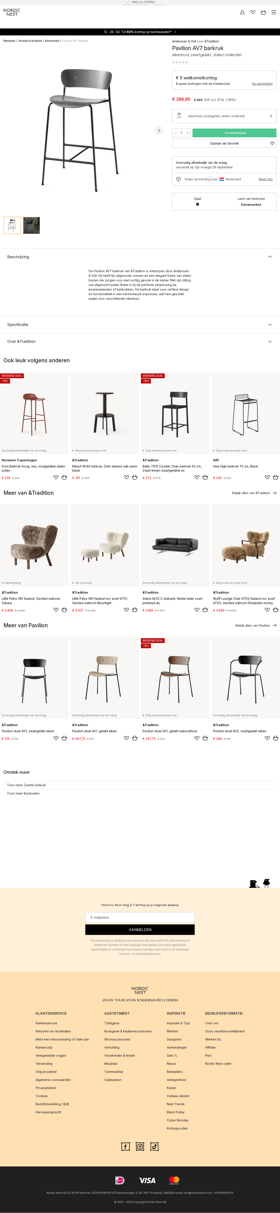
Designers (174, 1039)
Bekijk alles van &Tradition (251, 493)
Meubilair (10, 40)
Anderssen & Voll (184, 41)
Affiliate (210, 1047)
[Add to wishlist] (56, 477)
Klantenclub (44, 1047)
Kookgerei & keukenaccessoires (128, 1031)
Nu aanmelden (262, 83)
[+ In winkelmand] (64, 477)
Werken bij (213, 1039)
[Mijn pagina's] (242, 12)
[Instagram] (140, 1146)
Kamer (171, 1088)
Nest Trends (176, 1104)
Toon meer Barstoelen (23, 793)
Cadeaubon (112, 1080)
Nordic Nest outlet (218, 1063)
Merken (172, 1031)
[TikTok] (154, 1146)
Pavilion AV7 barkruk (75, 40)
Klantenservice (46, 1023)
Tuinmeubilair (113, 1072)
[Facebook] (125, 1146)
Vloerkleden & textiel (119, 1055)
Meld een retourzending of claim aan (62, 1039)
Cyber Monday (178, 1120)
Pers (208, 1055)
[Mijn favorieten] (253, 12)
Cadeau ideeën (178, 1096)
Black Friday (176, 1112)
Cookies (42, 1096)
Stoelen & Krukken (30, 40)
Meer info (266, 179)
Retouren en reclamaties (53, 1031)
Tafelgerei (111, 1023)
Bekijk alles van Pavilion (253, 625)
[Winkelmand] (263, 12)
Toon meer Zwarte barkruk (26, 785)
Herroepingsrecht (48, 1112)
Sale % (172, 1055)
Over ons (212, 1023)
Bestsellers (175, 1072)
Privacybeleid (46, 1088)
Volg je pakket (46, 1072)
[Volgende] (159, 130)
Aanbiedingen (177, 1047)
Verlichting (111, 1047)
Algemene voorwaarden (53, 1080)
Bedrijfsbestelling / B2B (52, 1104)
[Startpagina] (12, 12)
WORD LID (158, 2)
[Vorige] (8, 130)
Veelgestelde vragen (51, 1055)
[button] (180, 62)
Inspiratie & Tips (178, 1023)
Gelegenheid (176, 1080)
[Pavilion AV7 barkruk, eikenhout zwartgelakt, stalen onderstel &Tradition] (83, 129)
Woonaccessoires (117, 1039)
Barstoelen (52, 40)
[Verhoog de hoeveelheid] (188, 133)
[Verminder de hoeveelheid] (175, 133)
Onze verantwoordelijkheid (225, 1031)
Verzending (44, 1063)
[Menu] (274, 12)
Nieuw (171, 1063)
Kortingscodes (177, 1128)
